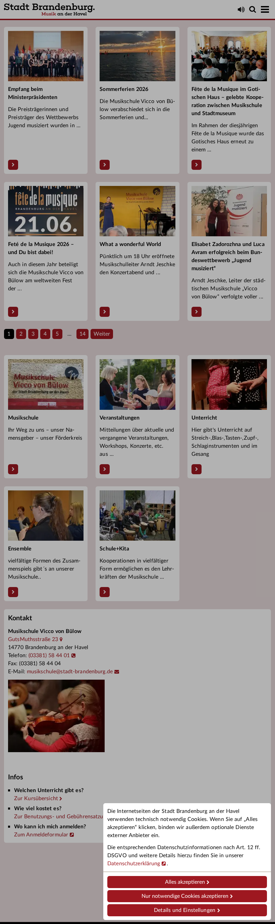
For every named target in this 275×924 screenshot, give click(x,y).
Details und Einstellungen (184, 910)
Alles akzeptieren (185, 882)
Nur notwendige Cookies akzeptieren (185, 896)
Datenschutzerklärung (133, 863)
